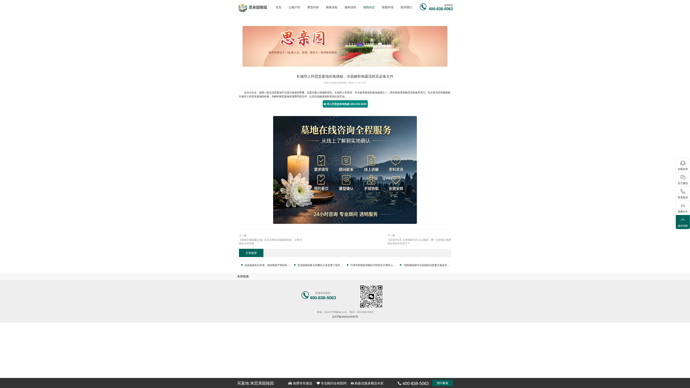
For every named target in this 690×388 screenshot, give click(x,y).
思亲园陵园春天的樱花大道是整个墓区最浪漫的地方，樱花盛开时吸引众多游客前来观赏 (320, 265)
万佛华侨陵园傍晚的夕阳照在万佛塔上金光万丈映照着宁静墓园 (372, 265)
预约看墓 (442, 383)
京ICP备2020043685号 (345, 316)
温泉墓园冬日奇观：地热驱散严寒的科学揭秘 (267, 265)
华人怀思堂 (346, 92)
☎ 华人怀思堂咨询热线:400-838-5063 (345, 104)
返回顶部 (683, 225)
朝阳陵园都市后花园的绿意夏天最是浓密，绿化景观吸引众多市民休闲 (425, 265)
